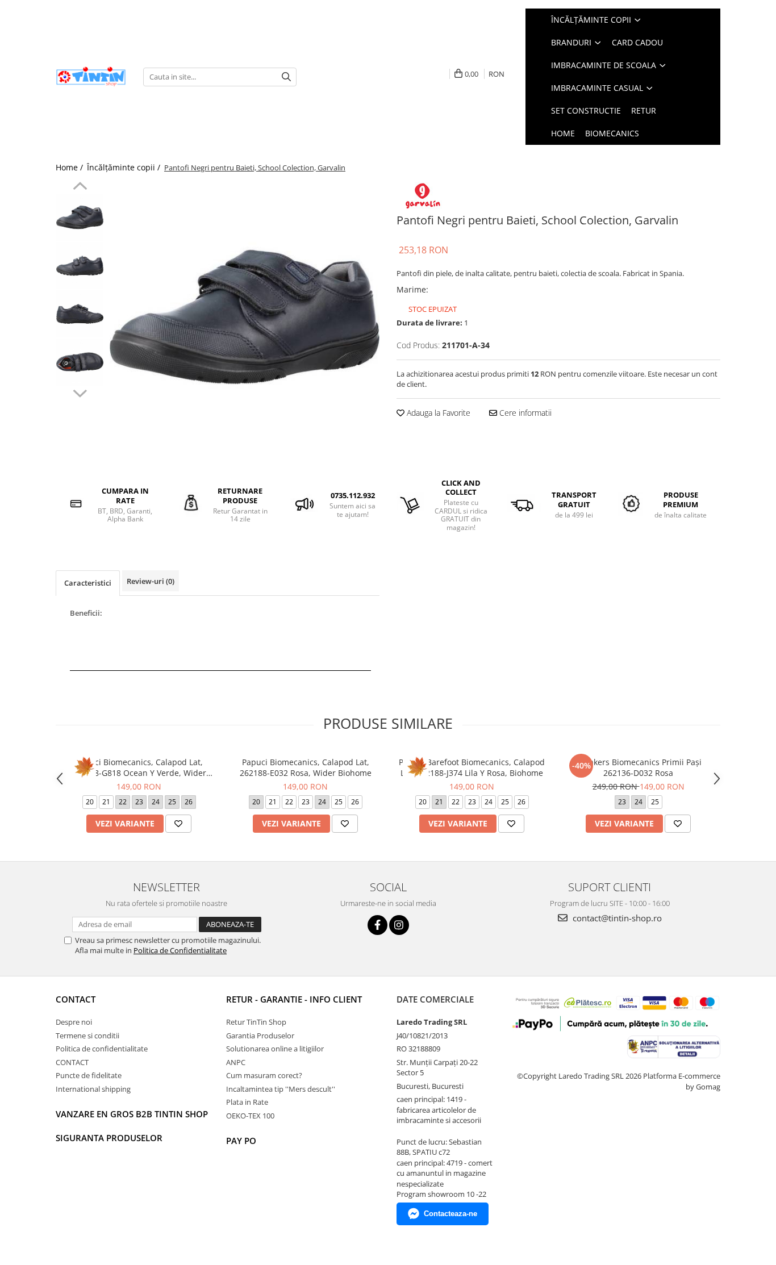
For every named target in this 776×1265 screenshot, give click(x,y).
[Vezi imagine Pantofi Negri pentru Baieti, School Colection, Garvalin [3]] (79, 362)
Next (79, 392)
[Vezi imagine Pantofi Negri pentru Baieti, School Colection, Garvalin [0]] (79, 217)
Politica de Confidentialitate (180, 950)
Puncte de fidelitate (89, 1075)
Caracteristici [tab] (87, 583)
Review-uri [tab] (150, 581)
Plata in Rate (247, 1102)
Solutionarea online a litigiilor (275, 1048)
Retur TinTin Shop (256, 1022)
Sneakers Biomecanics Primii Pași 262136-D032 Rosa (638, 767)
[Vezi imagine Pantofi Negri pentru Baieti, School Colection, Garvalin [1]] (79, 265)
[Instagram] (399, 925)
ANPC (235, 1062)
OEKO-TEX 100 (250, 1115)
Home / (70, 167)
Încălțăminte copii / (124, 167)
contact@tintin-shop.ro (616, 918)
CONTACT (75, 999)
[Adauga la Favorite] (178, 824)
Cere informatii (524, 412)
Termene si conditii (87, 1035)
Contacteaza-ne (450, 1213)
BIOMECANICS (612, 133)
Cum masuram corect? (264, 1075)
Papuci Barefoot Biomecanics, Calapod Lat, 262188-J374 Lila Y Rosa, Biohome (472, 767)
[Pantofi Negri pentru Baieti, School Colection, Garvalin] (244, 317)
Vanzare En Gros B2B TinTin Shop (132, 1114)
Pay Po (241, 1140)
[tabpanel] (244, 317)
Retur (643, 110)
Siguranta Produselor (109, 1137)
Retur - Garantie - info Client (294, 999)
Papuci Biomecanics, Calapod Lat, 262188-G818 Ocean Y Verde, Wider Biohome (139, 767)
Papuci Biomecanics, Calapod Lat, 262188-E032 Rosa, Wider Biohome (306, 767)
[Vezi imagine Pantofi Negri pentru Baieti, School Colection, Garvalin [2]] (79, 313)
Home (563, 133)
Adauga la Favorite (437, 412)
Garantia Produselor (260, 1035)
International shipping (93, 1089)
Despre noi (74, 1022)
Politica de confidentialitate (102, 1048)
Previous (79, 187)
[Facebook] (377, 925)
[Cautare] (286, 77)
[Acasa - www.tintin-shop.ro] (91, 76)
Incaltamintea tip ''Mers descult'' (280, 1089)
